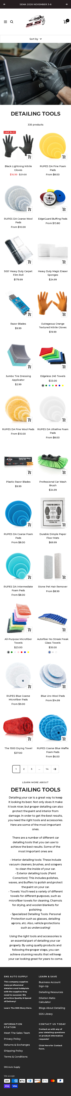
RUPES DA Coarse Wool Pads (18, 220)
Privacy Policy (12, 1038)
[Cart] (65, 21)
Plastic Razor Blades (18, 481)
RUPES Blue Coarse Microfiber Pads (18, 697)
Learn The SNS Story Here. (18, 1008)
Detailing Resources (51, 992)
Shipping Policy (13, 1050)
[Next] (55, 769)
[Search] (11, 21)
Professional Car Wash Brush (52, 483)
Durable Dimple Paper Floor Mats (52, 536)
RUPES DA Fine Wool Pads (18, 429)
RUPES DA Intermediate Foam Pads (18, 588)
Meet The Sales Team (17, 1032)
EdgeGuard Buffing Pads (52, 218)
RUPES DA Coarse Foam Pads (18, 536)
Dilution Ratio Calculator (47, 1000)
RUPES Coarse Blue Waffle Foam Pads (53, 750)
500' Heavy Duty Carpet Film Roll (18, 273)
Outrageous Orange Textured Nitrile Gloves (53, 325)
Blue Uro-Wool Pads (53, 695)
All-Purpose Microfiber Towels (18, 641)
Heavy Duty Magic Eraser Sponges (53, 273)
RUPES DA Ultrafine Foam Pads (52, 431)
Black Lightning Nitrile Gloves (18, 168)
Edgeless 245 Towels (52, 376)
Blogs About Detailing (52, 1008)
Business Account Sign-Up (49, 984)
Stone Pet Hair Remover (52, 586)
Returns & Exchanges (17, 1044)
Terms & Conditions (16, 1056)
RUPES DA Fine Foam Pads (53, 168)
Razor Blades (18, 323)
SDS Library (46, 1013)
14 (47, 769)
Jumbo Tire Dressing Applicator (18, 378)
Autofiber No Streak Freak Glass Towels (52, 641)
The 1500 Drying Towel (18, 748)
